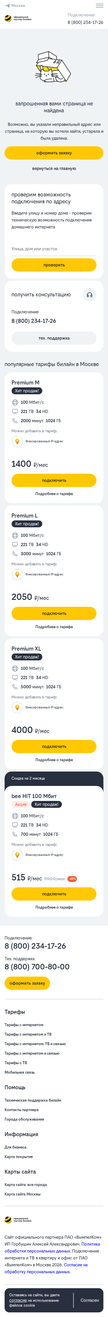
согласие (18, 1300)
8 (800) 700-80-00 (37, 966)
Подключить (54, 480)
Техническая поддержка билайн (33, 1100)
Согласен (90, 1300)
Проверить (54, 264)
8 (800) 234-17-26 (85, 22)
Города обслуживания (24, 1119)
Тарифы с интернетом (24, 1025)
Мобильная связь (20, 1072)
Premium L (25, 516)
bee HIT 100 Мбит (34, 796)
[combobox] (54, 249)
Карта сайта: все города (26, 1185)
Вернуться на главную (54, 168)
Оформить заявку (54, 152)
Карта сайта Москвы (23, 1194)
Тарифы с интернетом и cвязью (32, 1053)
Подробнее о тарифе (54, 494)
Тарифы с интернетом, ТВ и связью (35, 1044)
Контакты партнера (22, 1110)
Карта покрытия (19, 1157)
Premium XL (26, 649)
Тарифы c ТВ (16, 1063)
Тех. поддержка (54, 338)
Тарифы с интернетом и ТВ (28, 1034)
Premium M (25, 383)
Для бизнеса (15, 1147)
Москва (18, 5)
